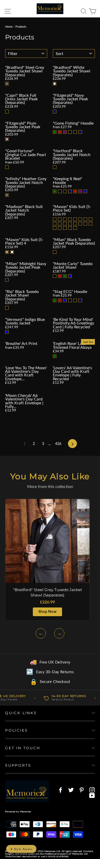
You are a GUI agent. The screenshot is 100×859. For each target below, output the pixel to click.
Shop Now (47, 612)
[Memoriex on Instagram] (92, 790)
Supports (18, 765)
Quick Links (21, 713)
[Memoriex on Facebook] (60, 790)
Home (9, 26)
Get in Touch (22, 748)
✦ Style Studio (21, 849)
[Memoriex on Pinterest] (81, 790)
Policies (16, 730)
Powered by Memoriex (18, 811)
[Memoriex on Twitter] (71, 790)
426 (58, 443)
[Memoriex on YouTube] (92, 795)
